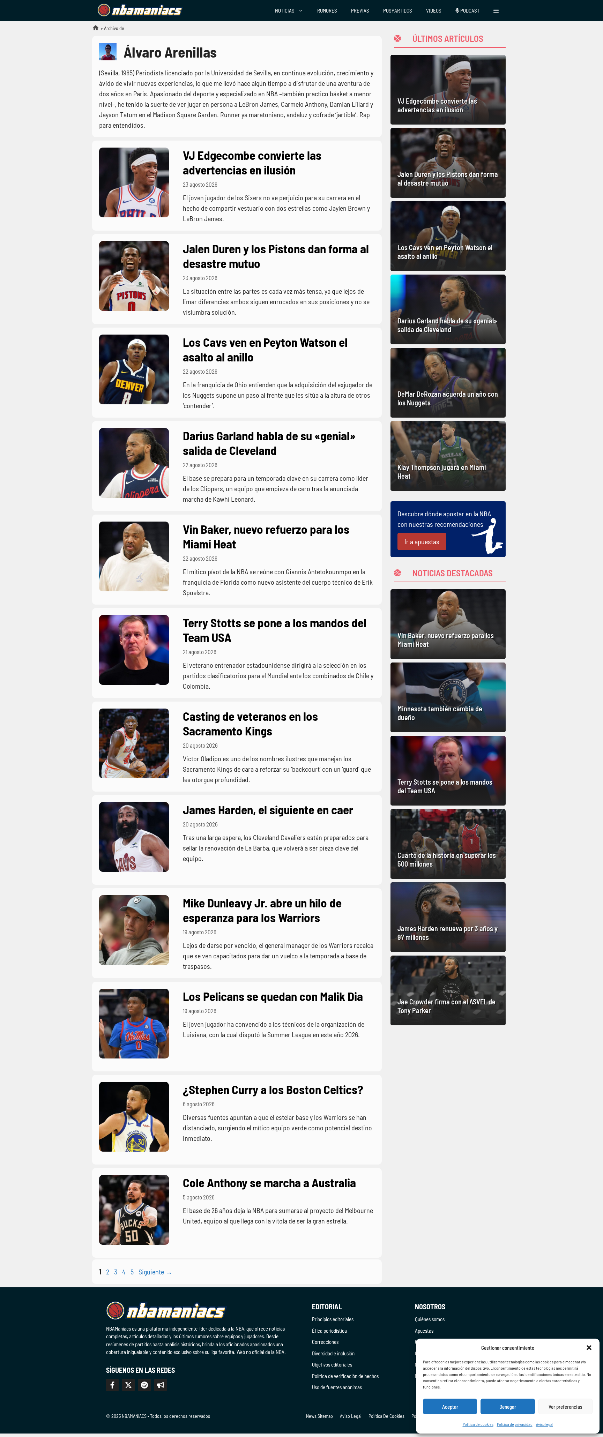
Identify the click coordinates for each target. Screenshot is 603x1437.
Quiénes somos (430, 1319)
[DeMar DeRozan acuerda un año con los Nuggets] (448, 383)
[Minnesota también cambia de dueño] (448, 697)
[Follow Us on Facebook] (112, 1385)
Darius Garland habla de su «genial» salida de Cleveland (269, 442)
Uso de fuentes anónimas (337, 1387)
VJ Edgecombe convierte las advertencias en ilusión (252, 162)
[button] (589, 1347)
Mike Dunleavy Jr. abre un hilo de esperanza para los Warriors (262, 910)
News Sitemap (319, 1416)
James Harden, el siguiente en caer (268, 809)
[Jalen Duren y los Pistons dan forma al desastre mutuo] (448, 163)
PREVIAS (360, 10)
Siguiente (155, 1271)
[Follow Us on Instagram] (144, 1385)
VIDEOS (433, 10)
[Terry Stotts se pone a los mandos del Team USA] (448, 771)
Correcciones (325, 1342)
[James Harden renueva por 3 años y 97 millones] (448, 917)
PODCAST (469, 10)
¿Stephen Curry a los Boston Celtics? (273, 1089)
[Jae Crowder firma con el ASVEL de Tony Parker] (448, 990)
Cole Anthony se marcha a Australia (269, 1182)
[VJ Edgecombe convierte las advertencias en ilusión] (448, 90)
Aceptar (450, 1407)
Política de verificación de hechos (345, 1376)
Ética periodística (329, 1330)
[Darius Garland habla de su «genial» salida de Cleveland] (448, 309)
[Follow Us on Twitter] (128, 1385)
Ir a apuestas (421, 541)
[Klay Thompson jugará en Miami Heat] (448, 456)
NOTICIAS (285, 10)
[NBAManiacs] (140, 10)
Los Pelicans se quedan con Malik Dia (273, 996)
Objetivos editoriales (332, 1364)
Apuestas (424, 1330)
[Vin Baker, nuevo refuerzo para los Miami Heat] (448, 624)
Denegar (507, 1407)
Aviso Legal (351, 1416)
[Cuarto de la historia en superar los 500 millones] (448, 844)
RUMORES (327, 10)
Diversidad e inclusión (333, 1353)
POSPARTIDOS (397, 10)
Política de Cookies (386, 1416)
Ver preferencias (565, 1407)
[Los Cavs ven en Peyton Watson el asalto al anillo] (448, 236)
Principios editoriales (332, 1319)
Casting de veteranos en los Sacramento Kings (250, 723)
